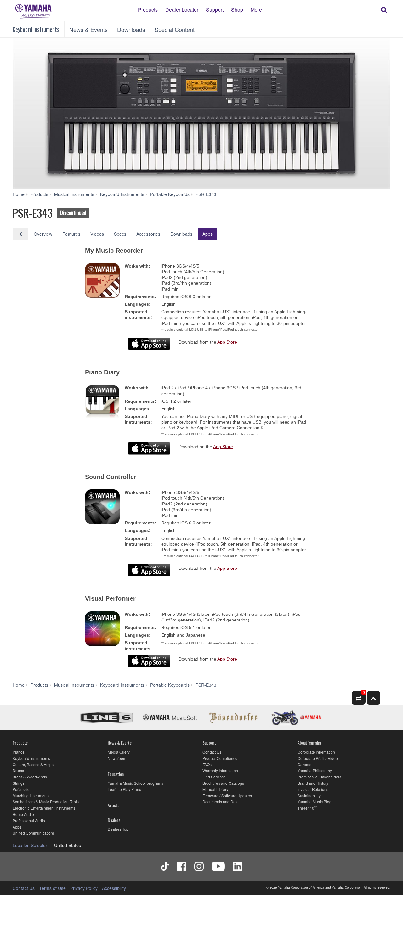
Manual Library (215, 789)
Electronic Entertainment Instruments (44, 808)
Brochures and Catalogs (223, 783)
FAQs (207, 764)
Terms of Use (52, 888)
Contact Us (211, 751)
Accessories (148, 234)
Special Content (175, 29)
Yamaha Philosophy (315, 770)
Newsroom (117, 758)
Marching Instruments (31, 795)
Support (215, 9)
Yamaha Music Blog (315, 801)
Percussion (22, 789)
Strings (19, 783)
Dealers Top (118, 829)
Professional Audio (29, 820)
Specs (120, 234)
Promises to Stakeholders (319, 776)
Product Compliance (219, 758)
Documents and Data (220, 801)
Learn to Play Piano (124, 789)
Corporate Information (316, 751)
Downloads (131, 29)
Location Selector (30, 845)
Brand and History (313, 783)
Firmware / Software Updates (227, 795)
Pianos (19, 751)
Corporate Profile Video (318, 758)
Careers (304, 764)
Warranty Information (220, 770)
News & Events (88, 29)
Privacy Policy (84, 888)
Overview (43, 234)
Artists (113, 805)
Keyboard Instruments (36, 29)
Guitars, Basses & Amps (33, 764)
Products (148, 9)
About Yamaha (309, 742)
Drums (18, 770)
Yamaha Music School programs (135, 783)
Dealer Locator (181, 9)
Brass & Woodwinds (30, 776)
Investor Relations (313, 789)
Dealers (114, 820)
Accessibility (114, 888)
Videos (97, 234)
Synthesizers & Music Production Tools (46, 801)
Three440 (306, 808)
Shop (237, 9)
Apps (207, 234)
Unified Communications (34, 832)
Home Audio (23, 814)
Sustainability (309, 795)
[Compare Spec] (358, 698)
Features (71, 234)
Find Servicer (213, 776)
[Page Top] (373, 698)
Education (116, 774)
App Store (227, 341)
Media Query (119, 751)
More (256, 9)
